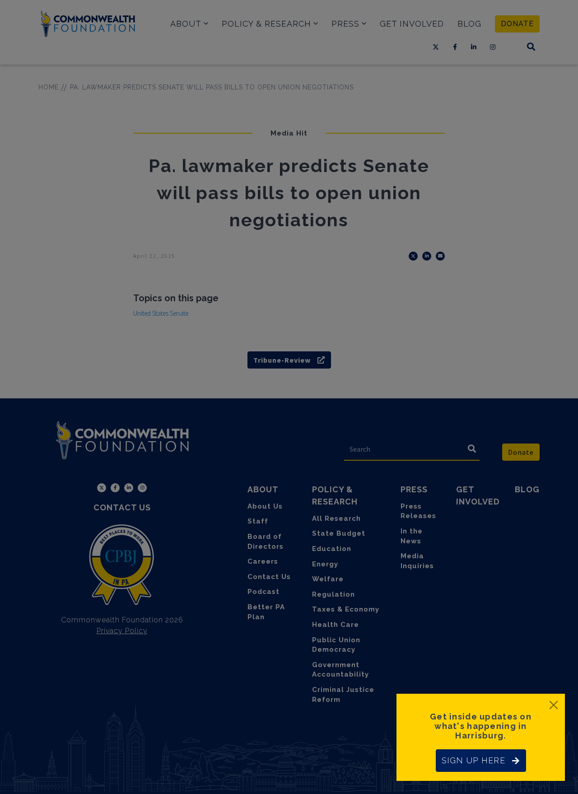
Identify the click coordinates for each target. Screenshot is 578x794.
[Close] (553, 705)
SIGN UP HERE (473, 760)
